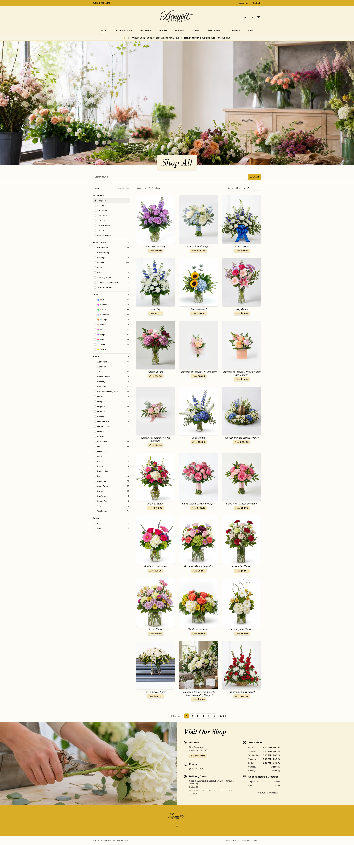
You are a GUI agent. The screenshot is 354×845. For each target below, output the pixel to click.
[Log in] (251, 17)
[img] (279, 767)
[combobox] (248, 188)
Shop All (103, 30)
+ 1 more (193, 793)
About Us (243, 3)
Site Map (257, 840)
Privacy (236, 840)
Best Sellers (145, 30)
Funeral (195, 30)
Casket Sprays (213, 30)
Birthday (163, 30)
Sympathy (179, 30)
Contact (256, 3)
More (250, 30)
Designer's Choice (123, 30)
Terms (227, 840)
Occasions (233, 30)
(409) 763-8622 (102, 3)
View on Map (199, 756)
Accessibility (246, 840)
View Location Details (268, 793)
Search (256, 177)
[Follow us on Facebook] (177, 826)
